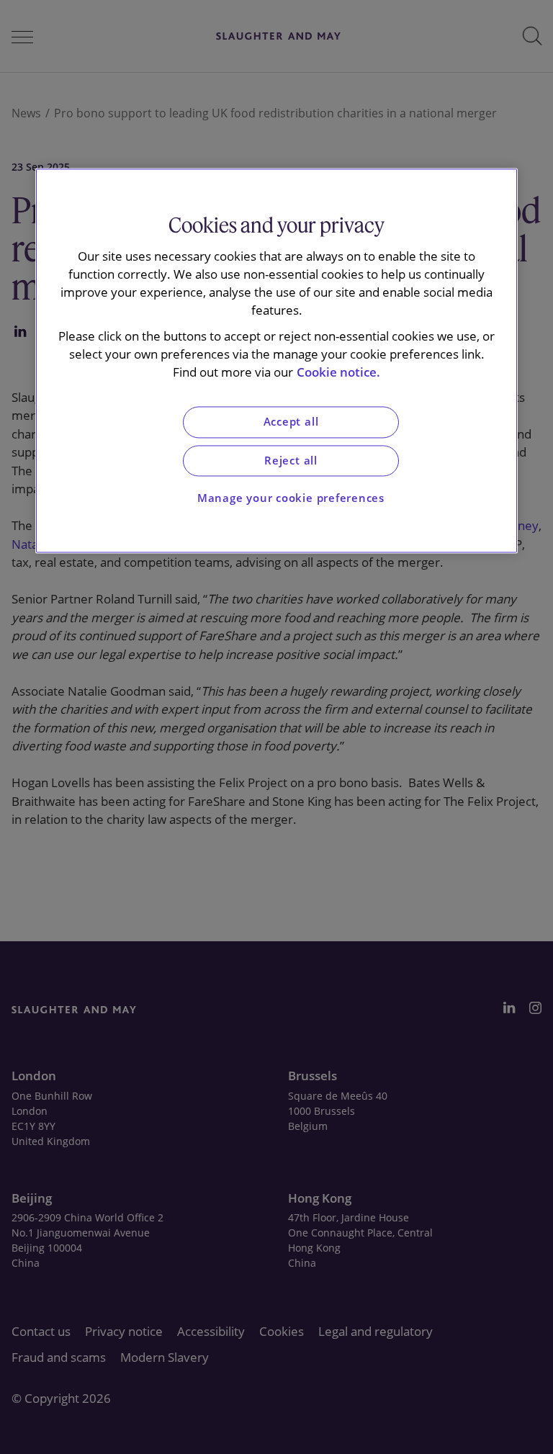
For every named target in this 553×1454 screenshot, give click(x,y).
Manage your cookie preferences (291, 498)
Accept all (291, 422)
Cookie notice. (338, 372)
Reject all (291, 460)
